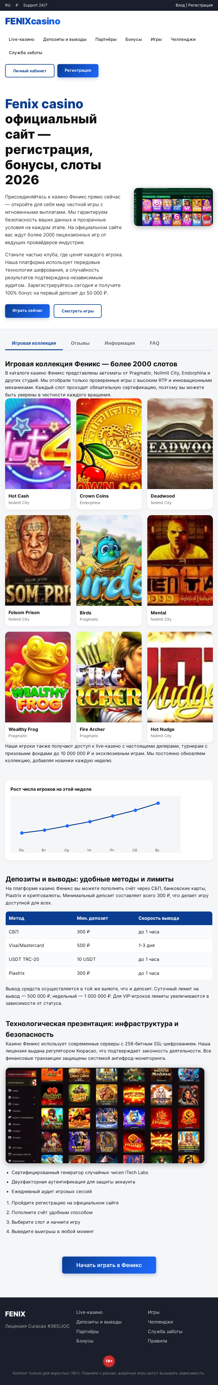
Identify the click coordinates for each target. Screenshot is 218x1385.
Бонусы (133, 39)
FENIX (32, 21)
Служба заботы (25, 52)
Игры (156, 39)
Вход (180, 5)
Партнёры (106, 39)
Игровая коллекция (34, 343)
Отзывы (80, 343)
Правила (157, 1341)
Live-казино (21, 39)
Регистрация (200, 5)
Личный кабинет (30, 70)
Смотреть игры (78, 310)
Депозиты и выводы (65, 39)
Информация (120, 343)
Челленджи (183, 39)
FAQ (154, 343)
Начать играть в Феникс (109, 1265)
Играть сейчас (27, 310)
